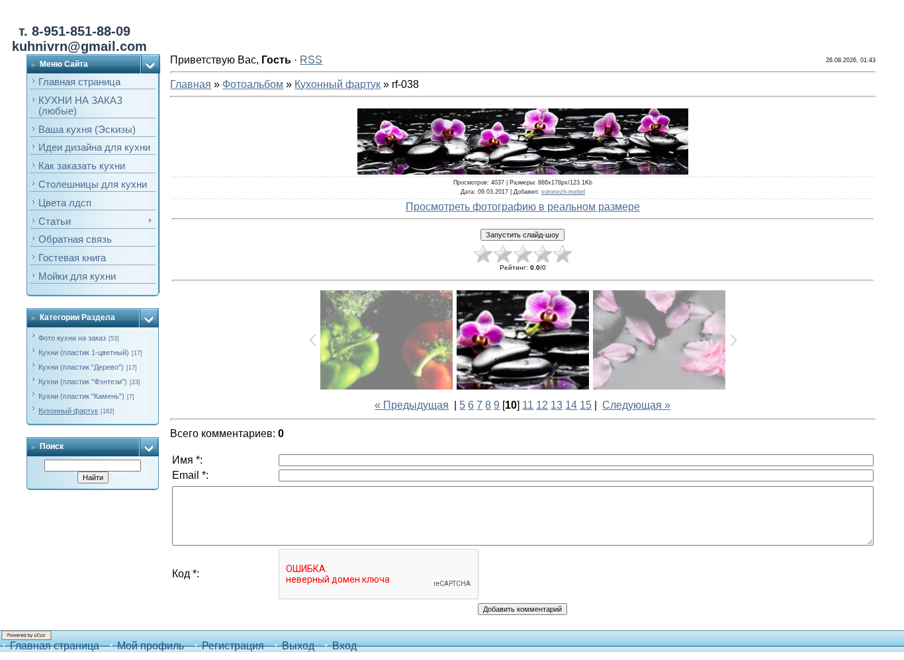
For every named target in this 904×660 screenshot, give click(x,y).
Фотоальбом (252, 84)
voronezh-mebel (563, 191)
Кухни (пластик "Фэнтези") (82, 382)
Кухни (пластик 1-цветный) (83, 352)
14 (571, 405)
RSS (311, 59)
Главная (190, 84)
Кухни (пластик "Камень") (81, 396)
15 (586, 405)
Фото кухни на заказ (72, 338)
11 (527, 405)
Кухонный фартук (68, 411)
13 (557, 405)
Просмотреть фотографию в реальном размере (523, 206)
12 (542, 405)
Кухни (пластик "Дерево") (81, 367)
